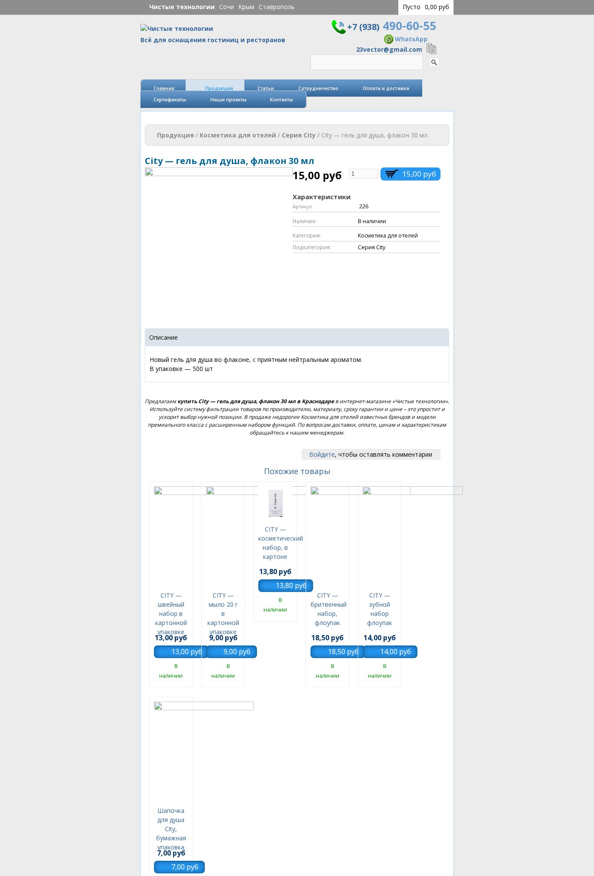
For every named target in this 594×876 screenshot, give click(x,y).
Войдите (322, 454)
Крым (246, 7)
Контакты (281, 99)
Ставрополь (277, 7)
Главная (164, 88)
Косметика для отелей (238, 135)
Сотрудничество (318, 88)
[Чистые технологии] (176, 31)
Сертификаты (170, 99)
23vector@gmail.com (389, 49)
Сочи (226, 7)
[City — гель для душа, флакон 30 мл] (219, 311)
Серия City (299, 135)
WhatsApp (411, 39)
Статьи (265, 88)
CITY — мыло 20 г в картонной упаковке (223, 613)
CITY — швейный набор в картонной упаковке (171, 613)
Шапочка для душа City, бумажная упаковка (171, 828)
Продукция (219, 88)
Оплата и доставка (386, 88)
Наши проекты (228, 99)
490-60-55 (391, 25)
